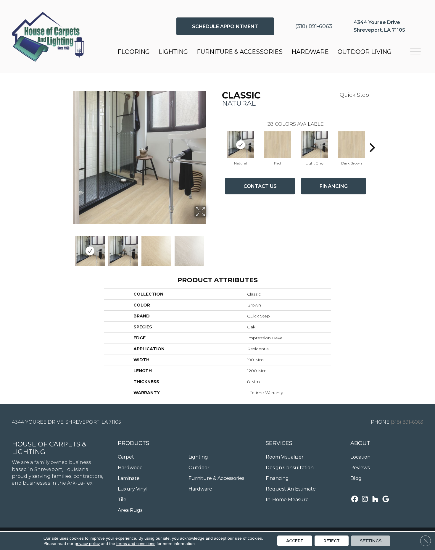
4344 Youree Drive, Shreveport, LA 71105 (66, 422)
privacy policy (87, 543)
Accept (294, 540)
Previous (69, 248)
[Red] (277, 144)
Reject (331, 540)
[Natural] (240, 144)
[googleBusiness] (385, 500)
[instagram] (365, 500)
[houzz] (375, 500)
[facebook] (354, 500)
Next (210, 248)
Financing (334, 186)
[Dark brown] (351, 144)
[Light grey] (314, 144)
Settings (370, 540)
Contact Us (260, 186)
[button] (225, 26)
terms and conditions (135, 543)
